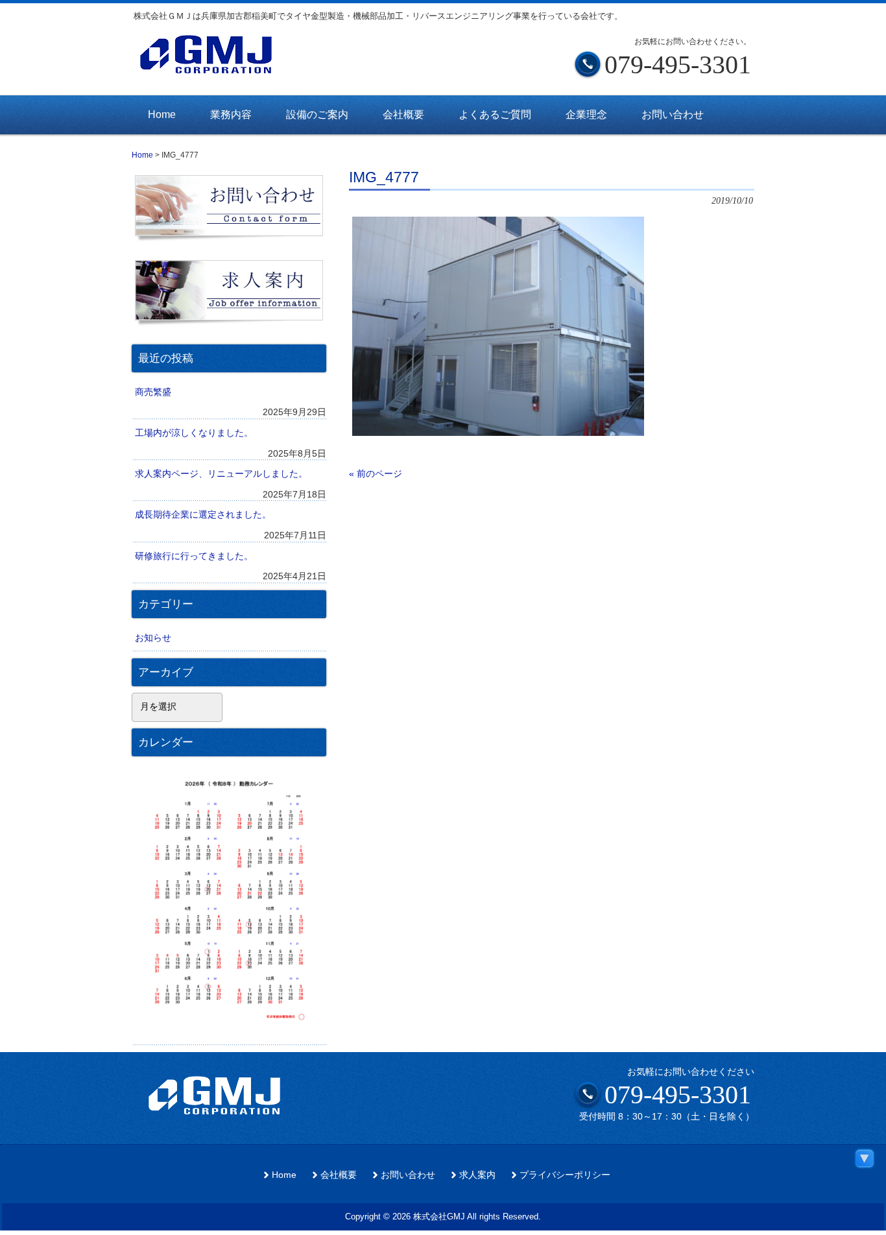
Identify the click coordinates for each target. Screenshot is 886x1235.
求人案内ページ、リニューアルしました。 (221, 473)
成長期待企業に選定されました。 (203, 514)
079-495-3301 (678, 1094)
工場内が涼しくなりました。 (194, 432)
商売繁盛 (153, 392)
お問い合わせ (408, 1175)
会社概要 (338, 1175)
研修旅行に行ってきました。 (194, 556)
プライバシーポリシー (565, 1175)
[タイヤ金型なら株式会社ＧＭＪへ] (229, 68)
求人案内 (477, 1175)
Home (284, 1175)
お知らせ (153, 637)
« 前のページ (375, 473)
